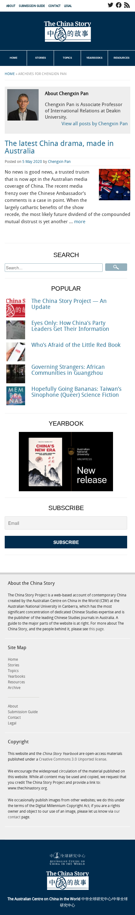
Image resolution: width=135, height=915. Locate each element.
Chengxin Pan (59, 162)
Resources (121, 58)
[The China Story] (67, 31)
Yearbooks (94, 58)
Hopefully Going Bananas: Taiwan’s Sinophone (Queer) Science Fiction (76, 392)
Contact (54, 6)
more (79, 221)
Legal (68, 6)
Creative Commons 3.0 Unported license (72, 759)
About (10, 6)
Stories (40, 58)
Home (13, 58)
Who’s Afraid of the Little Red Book (76, 345)
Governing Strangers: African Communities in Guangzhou (68, 370)
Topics (67, 58)
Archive (14, 688)
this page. (97, 629)
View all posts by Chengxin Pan (95, 123)
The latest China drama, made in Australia (59, 147)
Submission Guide (32, 6)
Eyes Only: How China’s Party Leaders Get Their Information (70, 326)
